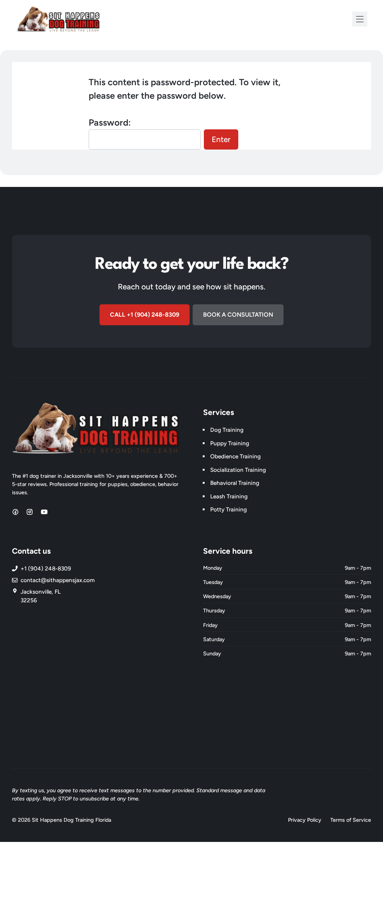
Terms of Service (350, 819)
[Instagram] (29, 511)
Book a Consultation (238, 314)
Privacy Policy (304, 819)
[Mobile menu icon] (359, 19)
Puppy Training (229, 443)
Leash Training (229, 496)
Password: (110, 122)
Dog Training (226, 429)
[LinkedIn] (44, 511)
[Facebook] (15, 511)
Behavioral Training (234, 482)
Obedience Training (235, 456)
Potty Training (228, 509)
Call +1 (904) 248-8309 (144, 314)
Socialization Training (238, 469)
